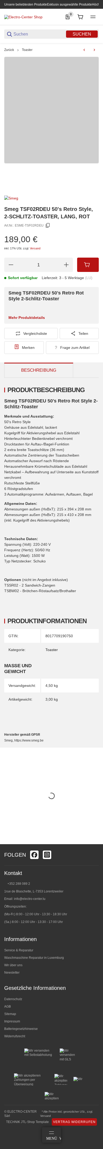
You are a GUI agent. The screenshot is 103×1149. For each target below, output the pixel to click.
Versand (35, 248)
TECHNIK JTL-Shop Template (27, 1122)
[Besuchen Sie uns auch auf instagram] (47, 855)
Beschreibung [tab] (38, 370)
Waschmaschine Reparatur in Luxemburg (34, 958)
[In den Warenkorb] (88, 265)
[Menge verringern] (11, 264)
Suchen (82, 34)
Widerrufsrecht (14, 1036)
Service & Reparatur (18, 950)
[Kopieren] (48, 225)
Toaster (27, 49)
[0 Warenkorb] (80, 17)
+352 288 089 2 (18, 884)
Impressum (12, 1021)
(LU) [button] (88, 278)
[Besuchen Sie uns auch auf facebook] (34, 855)
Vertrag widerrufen (74, 1122)
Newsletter (12, 972)
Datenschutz (13, 999)
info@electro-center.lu (29, 899)
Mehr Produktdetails (26, 317)
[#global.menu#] (93, 17)
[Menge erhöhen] (66, 264)
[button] (94, 842)
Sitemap (10, 1014)
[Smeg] (11, 198)
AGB (7, 1006)
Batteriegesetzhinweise (21, 1029)
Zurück (9, 49)
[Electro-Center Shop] (23, 17)
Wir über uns (13, 965)
